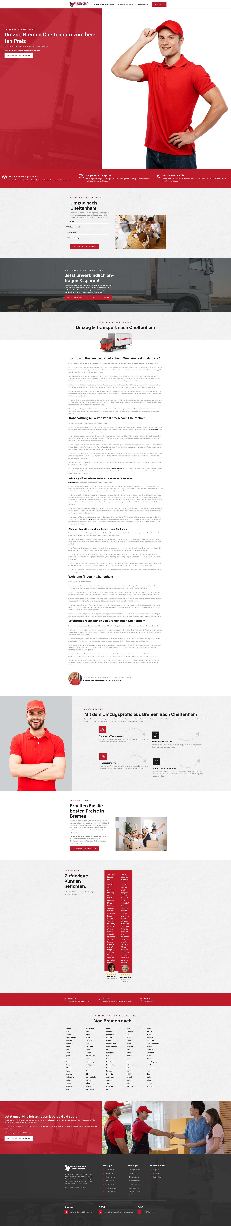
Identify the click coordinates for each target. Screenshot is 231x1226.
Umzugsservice (153, 430)
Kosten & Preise (143, 4)
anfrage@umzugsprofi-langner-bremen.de (117, 1001)
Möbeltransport (152, 533)
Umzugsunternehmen (75, 370)
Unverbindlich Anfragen (19, 56)
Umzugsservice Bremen (126, 4)
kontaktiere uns (116, 469)
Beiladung (72, 482)
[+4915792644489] (139, 1212)
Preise (90, 519)
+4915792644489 (113, 681)
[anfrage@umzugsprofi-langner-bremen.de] (100, 1212)
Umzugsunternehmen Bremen (104, 4)
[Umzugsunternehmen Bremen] (75, 1167)
